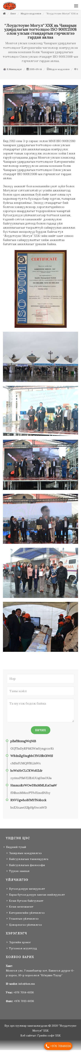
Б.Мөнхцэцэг (14, 71)
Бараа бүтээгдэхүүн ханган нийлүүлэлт (37, 896)
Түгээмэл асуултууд (23, 950)
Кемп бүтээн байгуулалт (26, 902)
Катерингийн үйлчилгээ (27, 914)
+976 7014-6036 (23, 994)
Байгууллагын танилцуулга (28, 861)
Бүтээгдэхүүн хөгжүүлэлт (27, 890)
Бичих (40, 732)
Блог (13, 15)
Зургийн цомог (20, 944)
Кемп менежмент (21, 908)
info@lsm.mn (26, 985)
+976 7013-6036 (24, 1003)
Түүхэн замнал (19, 873)
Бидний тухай (16, 849)
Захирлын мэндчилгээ (25, 855)
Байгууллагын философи (27, 867)
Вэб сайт (26, 1037)
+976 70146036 (60, 1046)
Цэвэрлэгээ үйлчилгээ (25, 926)
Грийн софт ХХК (49, 1037)
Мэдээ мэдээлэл (31, 15)
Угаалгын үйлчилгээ (24, 920)
